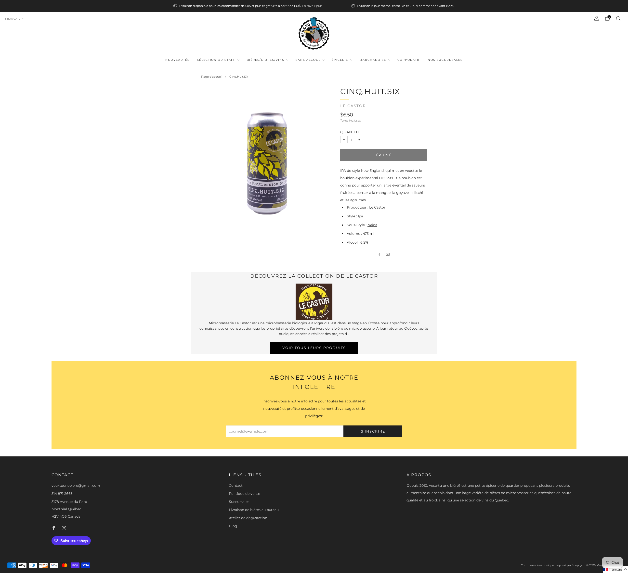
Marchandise (372, 60)
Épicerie (340, 60)
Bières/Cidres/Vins (265, 60)
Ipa (360, 216)
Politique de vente (244, 493)
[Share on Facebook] (379, 254)
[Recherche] (618, 18)
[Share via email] (388, 254)
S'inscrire (373, 431)
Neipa (372, 225)
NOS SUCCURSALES (445, 60)
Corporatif (408, 60)
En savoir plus (312, 6)
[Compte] (596, 18)
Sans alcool (308, 60)
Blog (233, 526)
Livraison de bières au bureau (254, 510)
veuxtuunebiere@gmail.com (76, 485)
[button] (615, 569)
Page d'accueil (211, 76)
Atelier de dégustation (248, 518)
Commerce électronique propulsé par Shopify (551, 565)
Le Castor (353, 106)
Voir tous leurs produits (314, 348)
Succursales (239, 501)
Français (13, 18)
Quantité (350, 132)
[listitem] (248, 6)
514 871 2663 (62, 493)
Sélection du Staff (216, 60)
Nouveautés (177, 60)
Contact (236, 485)
